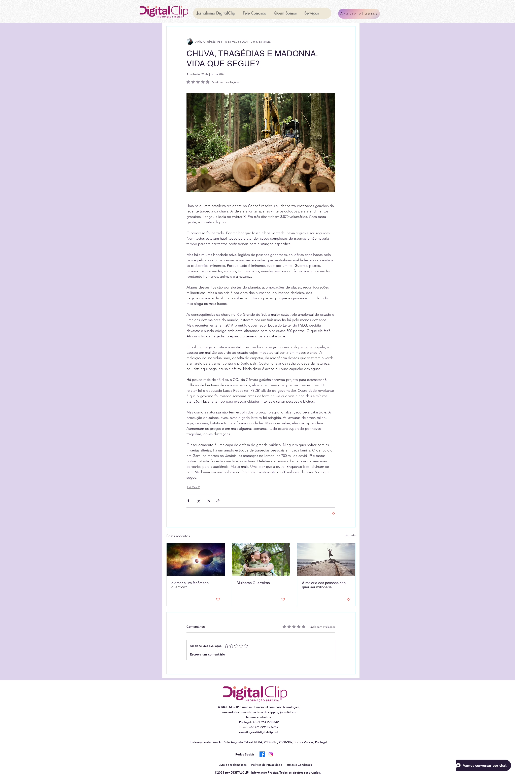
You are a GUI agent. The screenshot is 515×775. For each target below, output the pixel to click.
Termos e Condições (298, 765)
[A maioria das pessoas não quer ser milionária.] (326, 559)
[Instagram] (270, 754)
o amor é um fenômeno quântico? (190, 585)
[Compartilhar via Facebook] (188, 501)
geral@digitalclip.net (263, 732)
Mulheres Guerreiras (253, 583)
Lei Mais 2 (193, 487)
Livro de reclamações (232, 765)
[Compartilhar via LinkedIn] (208, 501)
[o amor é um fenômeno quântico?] (196, 559)
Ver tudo (350, 535)
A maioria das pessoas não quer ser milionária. (324, 585)
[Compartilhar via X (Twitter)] (198, 501)
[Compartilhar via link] (218, 501)
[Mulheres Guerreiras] (261, 559)
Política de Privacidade (266, 765)
